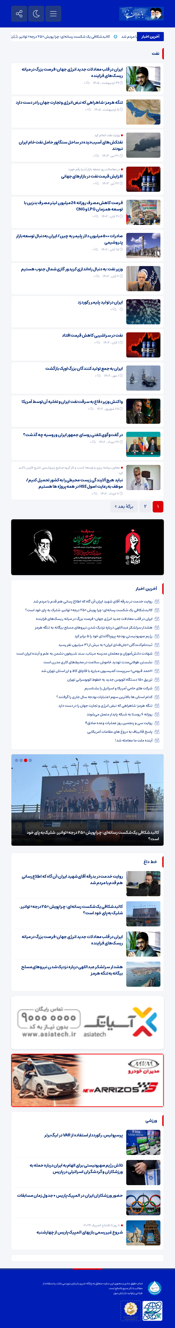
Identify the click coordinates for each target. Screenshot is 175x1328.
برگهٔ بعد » (124, 507)
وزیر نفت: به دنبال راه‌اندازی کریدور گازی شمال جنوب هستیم (72, 269)
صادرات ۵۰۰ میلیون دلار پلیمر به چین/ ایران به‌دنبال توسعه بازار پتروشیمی (69, 239)
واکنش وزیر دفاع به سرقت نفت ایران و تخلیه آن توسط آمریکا (72, 402)
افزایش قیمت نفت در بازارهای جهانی (92, 176)
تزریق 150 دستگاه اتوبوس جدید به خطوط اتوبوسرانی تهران (109, 679)
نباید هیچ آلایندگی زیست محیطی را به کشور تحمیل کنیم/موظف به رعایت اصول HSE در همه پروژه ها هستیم (74, 483)
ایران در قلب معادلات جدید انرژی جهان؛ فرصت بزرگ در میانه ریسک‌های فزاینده (72, 72)
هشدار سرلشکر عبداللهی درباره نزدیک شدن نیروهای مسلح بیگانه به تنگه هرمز (93, 627)
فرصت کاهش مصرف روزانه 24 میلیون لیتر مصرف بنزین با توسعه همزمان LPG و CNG (73, 206)
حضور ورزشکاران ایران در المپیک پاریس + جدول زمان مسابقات (70, 1195)
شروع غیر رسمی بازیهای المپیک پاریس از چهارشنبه (79, 1232)
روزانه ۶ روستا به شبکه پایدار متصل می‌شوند (119, 714)
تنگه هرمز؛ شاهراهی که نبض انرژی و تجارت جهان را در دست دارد (69, 102)
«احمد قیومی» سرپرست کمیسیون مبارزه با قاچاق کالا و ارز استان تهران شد (96, 671)
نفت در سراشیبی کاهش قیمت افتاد (92, 335)
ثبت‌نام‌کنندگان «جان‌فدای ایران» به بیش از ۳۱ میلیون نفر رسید (105, 645)
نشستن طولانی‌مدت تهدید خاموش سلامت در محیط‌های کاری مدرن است (98, 662)
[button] (30, 760)
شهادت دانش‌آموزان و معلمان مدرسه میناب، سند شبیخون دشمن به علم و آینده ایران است (84, 653)
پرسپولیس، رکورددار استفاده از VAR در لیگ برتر (83, 1135)
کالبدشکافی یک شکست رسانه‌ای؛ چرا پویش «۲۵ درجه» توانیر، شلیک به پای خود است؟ (68, 36)
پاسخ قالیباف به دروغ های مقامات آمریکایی (119, 731)
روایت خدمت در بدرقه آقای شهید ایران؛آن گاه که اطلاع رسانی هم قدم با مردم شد (92, 601)
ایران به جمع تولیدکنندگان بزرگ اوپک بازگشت (84, 368)
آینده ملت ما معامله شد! (133, 740)
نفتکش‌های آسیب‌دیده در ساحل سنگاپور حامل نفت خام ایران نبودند (71, 145)
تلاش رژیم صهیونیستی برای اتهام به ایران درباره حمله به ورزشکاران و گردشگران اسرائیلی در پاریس (76, 1168)
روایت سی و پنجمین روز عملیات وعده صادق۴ (118, 723)
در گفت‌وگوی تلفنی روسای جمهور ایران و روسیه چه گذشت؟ (73, 435)
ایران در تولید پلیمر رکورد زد (100, 302)
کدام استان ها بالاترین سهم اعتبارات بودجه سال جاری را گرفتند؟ (104, 697)
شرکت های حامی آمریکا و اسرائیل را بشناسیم (118, 688)
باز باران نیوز (120, 1293)
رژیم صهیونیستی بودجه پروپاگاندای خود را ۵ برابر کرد (113, 636)
